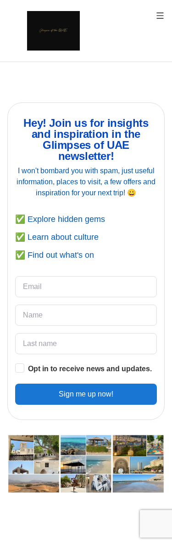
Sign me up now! (86, 394)
